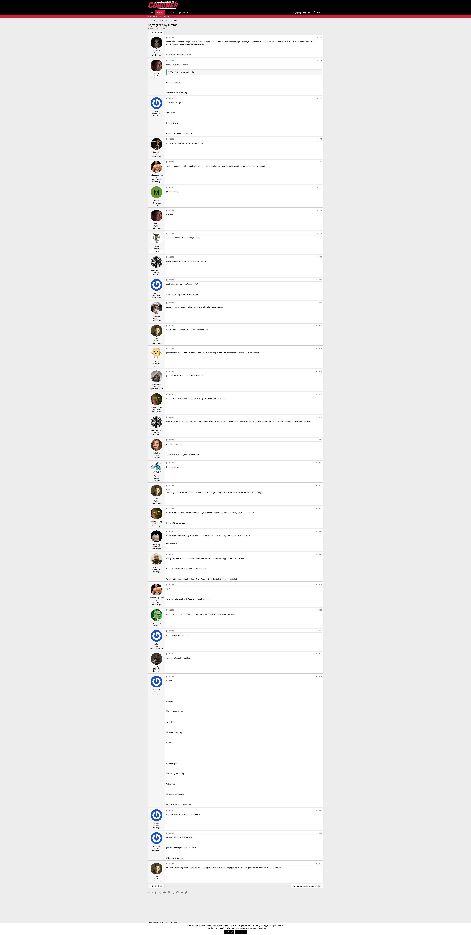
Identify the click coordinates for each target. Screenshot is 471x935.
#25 (320, 631)
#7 (321, 211)
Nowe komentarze (154, 16)
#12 (320, 326)
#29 (320, 833)
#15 (320, 394)
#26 (320, 654)
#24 (320, 610)
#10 (320, 280)
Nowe (169, 12)
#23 (320, 585)
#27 (320, 677)
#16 (320, 417)
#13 (320, 348)
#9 (321, 257)
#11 (320, 303)
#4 (321, 139)
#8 (321, 233)
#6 (321, 187)
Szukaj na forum (169, 16)
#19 (320, 486)
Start (152, 12)
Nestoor (153, 28)
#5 (321, 162)
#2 (321, 60)
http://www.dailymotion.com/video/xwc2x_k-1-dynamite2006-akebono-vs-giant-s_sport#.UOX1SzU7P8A (210, 512)
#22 (320, 554)
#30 (320, 864)
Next (160, 33)
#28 (320, 810)
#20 (320, 508)
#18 (320, 463)
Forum (160, 12)
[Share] (317, 37)
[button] (173, 12)
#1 (321, 38)
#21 (320, 531)
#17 (320, 440)
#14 (320, 371)
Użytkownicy (182, 12)
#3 (321, 98)
